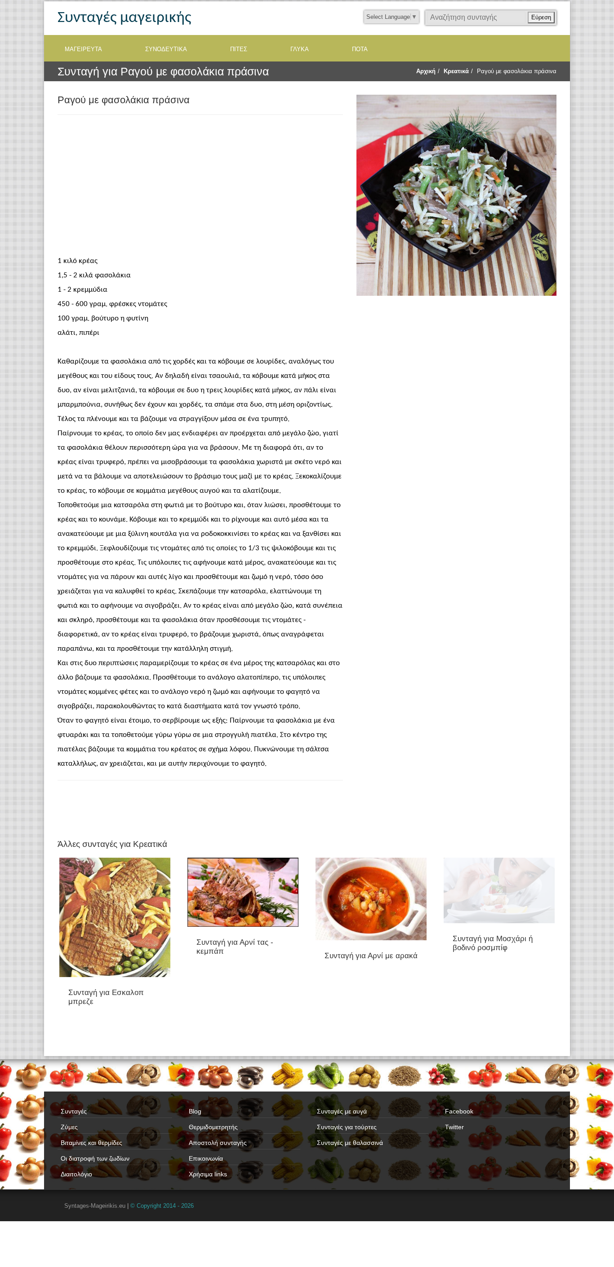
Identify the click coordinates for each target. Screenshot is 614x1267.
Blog (195, 1111)
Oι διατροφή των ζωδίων (95, 1158)
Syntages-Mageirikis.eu (94, 1205)
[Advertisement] (200, 187)
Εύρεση (541, 17)
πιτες (238, 49)
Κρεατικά (456, 71)
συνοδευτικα (166, 49)
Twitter (454, 1127)
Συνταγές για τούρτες (347, 1127)
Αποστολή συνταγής (218, 1142)
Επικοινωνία (206, 1158)
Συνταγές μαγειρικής (124, 18)
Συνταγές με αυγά (342, 1111)
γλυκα (299, 49)
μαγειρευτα (83, 49)
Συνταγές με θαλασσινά (350, 1142)
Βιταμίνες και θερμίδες (91, 1142)
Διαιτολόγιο (76, 1174)
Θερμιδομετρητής (213, 1127)
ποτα (360, 49)
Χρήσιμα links (208, 1174)
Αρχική (426, 71)
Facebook (459, 1111)
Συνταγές (74, 1111)
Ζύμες (69, 1127)
